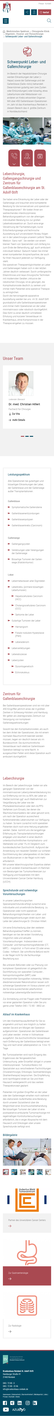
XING (12, 1403)
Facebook (5, 1403)
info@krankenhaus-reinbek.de (15, 1389)
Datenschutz (16, 1394)
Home (18, 1397)
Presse (41, 3)
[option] (27, 397)
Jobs (45, 1394)
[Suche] (48, 21)
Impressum (7, 1394)
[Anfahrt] (34, 12)
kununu (35, 1403)
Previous (6, 1151)
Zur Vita (16, 413)
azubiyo (18, 1410)
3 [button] (31, 436)
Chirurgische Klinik (40, 31)
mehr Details (18, 419)
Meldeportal (38, 1394)
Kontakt (48, 3)
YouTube (6, 1410)
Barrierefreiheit (27, 1394)
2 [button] (27, 436)
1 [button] (22, 436)
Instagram (28, 1403)
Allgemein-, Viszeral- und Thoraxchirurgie (24, 34)
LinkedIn (20, 1403)
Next (45, 1151)
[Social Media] (27, 12)
